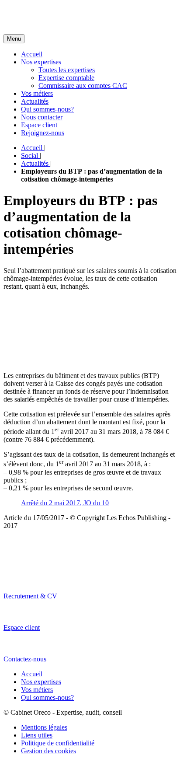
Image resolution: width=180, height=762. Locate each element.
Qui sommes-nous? (47, 109)
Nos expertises (41, 62)
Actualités (34, 101)
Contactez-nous (24, 659)
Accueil (31, 54)
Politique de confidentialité (57, 743)
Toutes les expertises (66, 69)
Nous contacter (41, 117)
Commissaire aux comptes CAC (82, 85)
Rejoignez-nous (42, 132)
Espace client (39, 125)
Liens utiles (36, 735)
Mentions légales (44, 727)
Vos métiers (37, 93)
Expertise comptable (66, 77)
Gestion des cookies (48, 751)
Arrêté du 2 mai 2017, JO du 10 (65, 503)
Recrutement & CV (30, 596)
